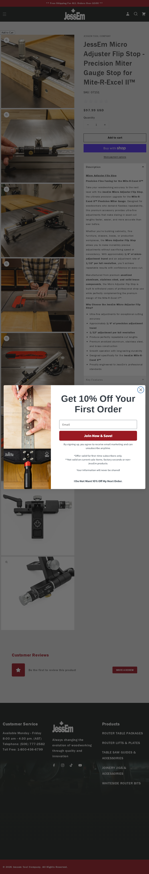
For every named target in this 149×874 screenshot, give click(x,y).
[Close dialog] (141, 390)
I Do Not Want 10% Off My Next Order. (98, 481)
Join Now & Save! (98, 435)
